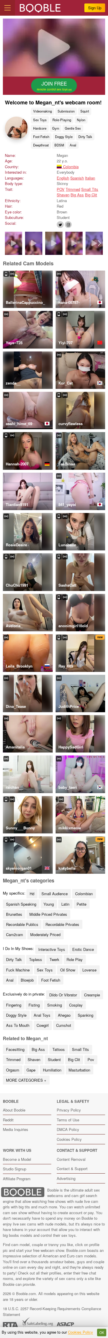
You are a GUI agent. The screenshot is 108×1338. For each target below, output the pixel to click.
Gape (30, 1070)
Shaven (63, 194)
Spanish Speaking (21, 904)
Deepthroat (41, 145)
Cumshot (63, 1025)
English (63, 178)
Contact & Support (72, 1168)
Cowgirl (43, 1025)
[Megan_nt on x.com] (60, 224)
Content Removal (71, 1159)
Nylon (81, 119)
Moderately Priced (45, 934)
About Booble (14, 1110)
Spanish (77, 178)
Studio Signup (14, 1169)
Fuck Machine (18, 970)
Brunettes (14, 914)
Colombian (84, 893)
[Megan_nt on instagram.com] (68, 224)
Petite (81, 904)
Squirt (84, 111)
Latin (65, 904)
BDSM (59, 145)
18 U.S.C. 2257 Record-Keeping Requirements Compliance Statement (52, 1311)
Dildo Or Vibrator (63, 995)
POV (61, 189)
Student (54, 1059)
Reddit (8, 1120)
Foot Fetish (41, 136)
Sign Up (94, 7)
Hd (32, 893)
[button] (99, 243)
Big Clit (91, 194)
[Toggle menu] (7, 8)
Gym (55, 128)
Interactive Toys (51, 949)
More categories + (26, 1080)
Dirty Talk (85, 136)
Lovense (89, 970)
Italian (90, 178)
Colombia (70, 166)
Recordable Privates (62, 924)
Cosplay (76, 1005)
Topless (35, 959)
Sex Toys (40, 119)
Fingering (13, 1005)
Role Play (75, 959)
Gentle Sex (73, 128)
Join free (53, 85)
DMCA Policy (68, 1129)
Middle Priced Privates (48, 914)
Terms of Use (68, 1120)
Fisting (34, 1005)
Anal (73, 145)
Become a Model (17, 1159)
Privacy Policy (69, 1110)
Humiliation (52, 1070)
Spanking (85, 1015)
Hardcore (39, 128)
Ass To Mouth (17, 1025)
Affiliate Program (17, 1178)
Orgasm (12, 1070)
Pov (91, 1059)
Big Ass (77, 194)
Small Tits (89, 189)
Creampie (92, 995)
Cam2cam (14, 934)
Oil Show (67, 970)
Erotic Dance (83, 949)
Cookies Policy (69, 1139)
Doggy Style (64, 136)
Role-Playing (61, 119)
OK (101, 1332)
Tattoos (58, 1049)
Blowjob (27, 980)
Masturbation (79, 1070)
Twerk (54, 959)
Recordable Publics (22, 924)
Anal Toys (42, 1015)
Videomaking (42, 111)
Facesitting (15, 1049)
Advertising (66, 1178)
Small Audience (54, 893)
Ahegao (64, 1015)
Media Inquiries (15, 1129)
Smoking (54, 1005)
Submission (66, 111)
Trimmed (73, 189)
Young (48, 904)
